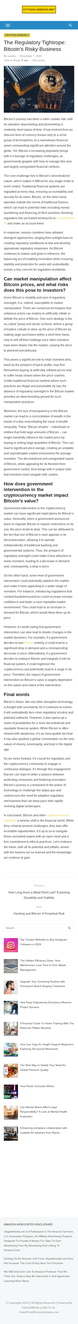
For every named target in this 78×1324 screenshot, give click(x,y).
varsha (12, 55)
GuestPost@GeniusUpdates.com (39, 1312)
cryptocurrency (17, 35)
